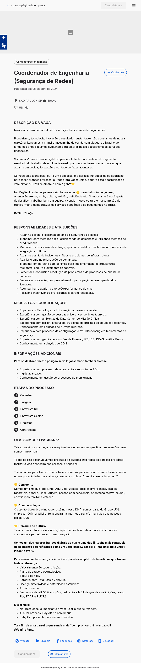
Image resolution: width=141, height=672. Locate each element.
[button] (133, 5)
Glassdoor (108, 640)
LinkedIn (45, 640)
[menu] (133, 5)
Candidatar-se (113, 5)
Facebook (66, 640)
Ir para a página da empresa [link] (28, 5)
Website (25, 640)
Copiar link (117, 72)
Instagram (87, 640)
